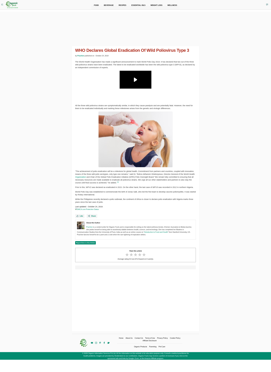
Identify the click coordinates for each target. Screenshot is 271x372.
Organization (80, 177)
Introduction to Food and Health (156, 232)
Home (121, 338)
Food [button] (96, 5)
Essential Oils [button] (138, 5)
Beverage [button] (109, 5)
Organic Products (140, 347)
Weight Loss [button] (156, 5)
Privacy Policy (162, 338)
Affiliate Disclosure (150, 341)
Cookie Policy (175, 338)
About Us (129, 338)
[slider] (135, 254)
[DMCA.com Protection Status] (87, 209)
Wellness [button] (172, 5)
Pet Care (162, 347)
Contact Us (139, 338)
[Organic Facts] (11, 5)
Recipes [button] (122, 5)
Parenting (152, 347)
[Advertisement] (135, 301)
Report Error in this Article (85, 243)
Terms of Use (150, 338)
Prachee (80, 56)
